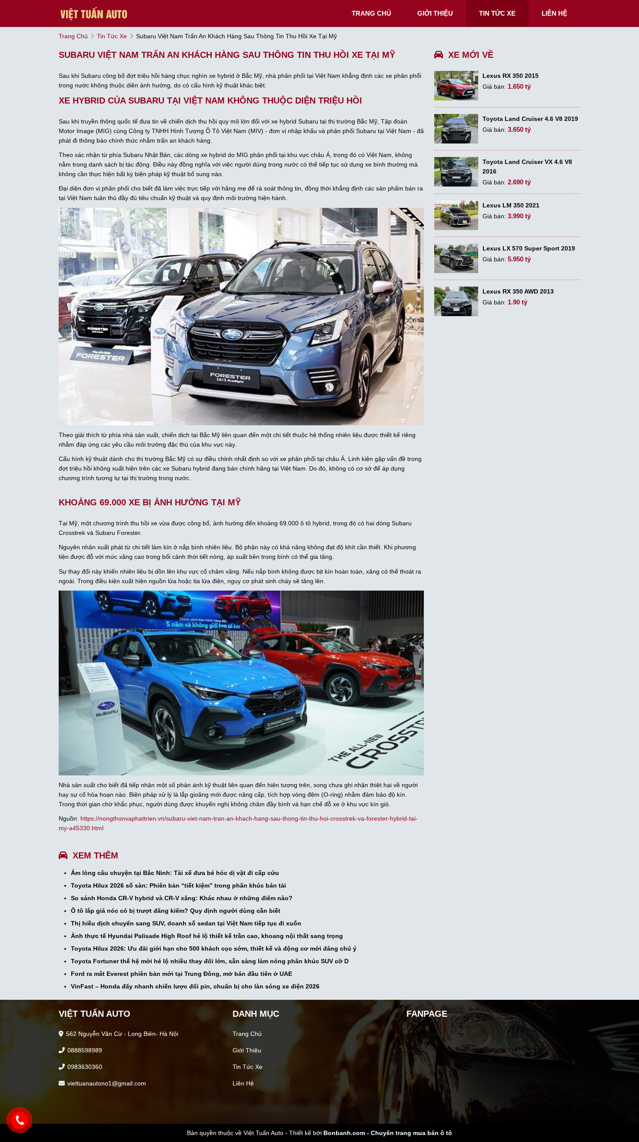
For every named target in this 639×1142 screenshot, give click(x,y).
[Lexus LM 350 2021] (456, 215)
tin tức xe (497, 13)
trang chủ (371, 13)
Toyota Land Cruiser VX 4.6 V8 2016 (527, 166)
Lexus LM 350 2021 (511, 205)
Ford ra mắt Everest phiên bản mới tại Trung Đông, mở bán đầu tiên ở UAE (181, 973)
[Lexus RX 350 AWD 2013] (456, 301)
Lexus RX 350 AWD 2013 (518, 291)
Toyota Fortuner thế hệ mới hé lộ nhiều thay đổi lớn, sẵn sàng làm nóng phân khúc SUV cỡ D (210, 961)
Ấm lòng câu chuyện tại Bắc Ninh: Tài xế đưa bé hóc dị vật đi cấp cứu (175, 872)
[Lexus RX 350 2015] (456, 85)
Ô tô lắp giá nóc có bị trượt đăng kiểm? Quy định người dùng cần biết (175, 910)
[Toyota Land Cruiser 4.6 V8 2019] (456, 129)
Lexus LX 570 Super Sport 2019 (529, 248)
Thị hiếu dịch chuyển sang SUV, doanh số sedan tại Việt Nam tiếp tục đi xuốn (186, 923)
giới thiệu (435, 13)
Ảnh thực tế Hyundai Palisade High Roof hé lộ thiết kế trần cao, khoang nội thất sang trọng (207, 935)
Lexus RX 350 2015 (511, 75)
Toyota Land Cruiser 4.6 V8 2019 (530, 118)
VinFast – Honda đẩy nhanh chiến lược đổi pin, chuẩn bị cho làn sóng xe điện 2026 (195, 986)
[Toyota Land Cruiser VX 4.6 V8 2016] (456, 172)
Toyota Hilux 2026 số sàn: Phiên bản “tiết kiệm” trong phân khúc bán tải (178, 885)
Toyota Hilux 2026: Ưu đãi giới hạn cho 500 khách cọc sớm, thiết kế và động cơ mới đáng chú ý (213, 948)
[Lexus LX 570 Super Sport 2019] (456, 258)
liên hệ (554, 13)
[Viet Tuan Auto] (102, 13)
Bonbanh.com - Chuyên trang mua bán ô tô (387, 1132)
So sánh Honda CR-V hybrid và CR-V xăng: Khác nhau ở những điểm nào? (182, 898)
